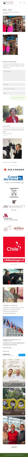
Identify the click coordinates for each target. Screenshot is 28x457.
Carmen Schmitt (8, 12)
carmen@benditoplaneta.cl (9, 313)
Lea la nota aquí (7, 347)
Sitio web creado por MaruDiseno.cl (14, 455)
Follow (22, 354)
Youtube (14, 162)
